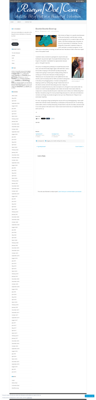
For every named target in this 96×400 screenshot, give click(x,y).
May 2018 (14, 297)
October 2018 (15, 284)
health (54, 141)
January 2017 (15, 338)
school (28, 84)
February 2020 (15, 242)
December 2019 (15, 248)
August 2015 (14, 366)
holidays (22, 78)
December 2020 (15, 217)
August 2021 (14, 196)
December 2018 (15, 279)
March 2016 (14, 359)
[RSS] (83, 1)
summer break (29, 85)
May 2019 (14, 266)
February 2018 (15, 304)
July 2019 (14, 261)
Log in (13, 380)
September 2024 (15, 103)
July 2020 (14, 230)
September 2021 (15, 193)
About (19, 22)
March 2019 (14, 271)
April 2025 (14, 100)
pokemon (20, 84)
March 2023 (14, 147)
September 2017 (15, 317)
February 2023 (15, 149)
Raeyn (38, 31)
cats (52, 141)
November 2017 (15, 312)
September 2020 (15, 224)
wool (24, 86)
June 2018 (14, 294)
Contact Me (28, 22)
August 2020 (14, 227)
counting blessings (21, 72)
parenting (14, 84)
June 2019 (14, 263)
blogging (48, 141)
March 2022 (14, 178)
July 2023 (14, 137)
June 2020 (14, 232)
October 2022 (15, 160)
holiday (18, 78)
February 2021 (15, 211)
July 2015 (14, 369)
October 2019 (15, 253)
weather (20, 86)
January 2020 (15, 245)
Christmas (22, 71)
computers (13, 72)
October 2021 (15, 191)
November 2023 (15, 126)
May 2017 (14, 328)
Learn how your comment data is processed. (69, 191)
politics (24, 84)
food (21, 75)
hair (23, 77)
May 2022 (14, 173)
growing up (19, 77)
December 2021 (15, 186)
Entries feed (14, 383)
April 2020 (14, 237)
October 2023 (15, 129)
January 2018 (15, 307)
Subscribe (15, 44)
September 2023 (15, 131)
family (17, 75)
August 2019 (14, 258)
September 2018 (15, 286)
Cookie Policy (29, 397)
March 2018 (14, 302)
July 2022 (14, 168)
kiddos (17, 80)
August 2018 (14, 289)
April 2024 (14, 113)
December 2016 (15, 341)
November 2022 (15, 157)
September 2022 (15, 162)
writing (63, 141)
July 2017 (14, 322)
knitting (58, 141)
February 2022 (15, 180)
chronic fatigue (27, 71)
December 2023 (15, 124)
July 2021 (14, 199)
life (61, 141)
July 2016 (14, 353)
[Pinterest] (81, 1)
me (15, 82)
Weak (13, 63)
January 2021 (15, 214)
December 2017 (15, 310)
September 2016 (15, 348)
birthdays (16, 71)
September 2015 (15, 364)
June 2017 (14, 325)
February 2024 (15, 118)
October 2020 (15, 222)
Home (11, 22)
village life (14, 86)
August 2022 (14, 165)
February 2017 (15, 335)
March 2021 (14, 209)
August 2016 (14, 351)
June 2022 (14, 170)
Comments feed (15, 385)
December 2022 (15, 155)
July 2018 (14, 292)
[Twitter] (77, 1)
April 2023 (14, 144)
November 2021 (15, 188)
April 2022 (14, 175)
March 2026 (14, 95)
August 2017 (14, 320)
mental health (20, 82)
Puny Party (70, 134)
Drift (13, 58)
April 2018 (14, 299)
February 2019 (15, 273)
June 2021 (14, 201)
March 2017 (14, 333)
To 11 (13, 60)
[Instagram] (79, 1)
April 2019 (14, 268)
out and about (28, 82)
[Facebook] (78, 1)
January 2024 (15, 121)
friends (24, 75)
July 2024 (14, 108)
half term (26, 77)
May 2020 (14, 235)
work (27, 87)
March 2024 (14, 116)
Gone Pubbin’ (79, 146)
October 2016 (15, 346)
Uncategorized (40, 141)
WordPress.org (15, 388)
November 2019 (15, 250)
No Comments (55, 31)
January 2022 (15, 183)
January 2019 (15, 276)
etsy (24, 73)
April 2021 (14, 206)
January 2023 (15, 152)
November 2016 (15, 343)
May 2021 (14, 204)
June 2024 (14, 111)
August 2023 (14, 134)
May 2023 (14, 142)
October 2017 (15, 315)
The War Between (16, 53)
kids (21, 80)
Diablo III (21, 73)
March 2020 (14, 240)
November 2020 (15, 219)
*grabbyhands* (39, 134)
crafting (28, 72)
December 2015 (15, 361)
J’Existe (13, 55)
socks (17, 85)
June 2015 (14, 372)
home (27, 78)
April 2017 (14, 330)
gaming (14, 77)
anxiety (12, 71)
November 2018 (15, 281)
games (29, 75)
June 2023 (14, 139)
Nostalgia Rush (55, 134)
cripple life (15, 73)
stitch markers (21, 85)
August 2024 (14, 106)
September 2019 (15, 255)
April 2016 (14, 356)
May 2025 (14, 98)
